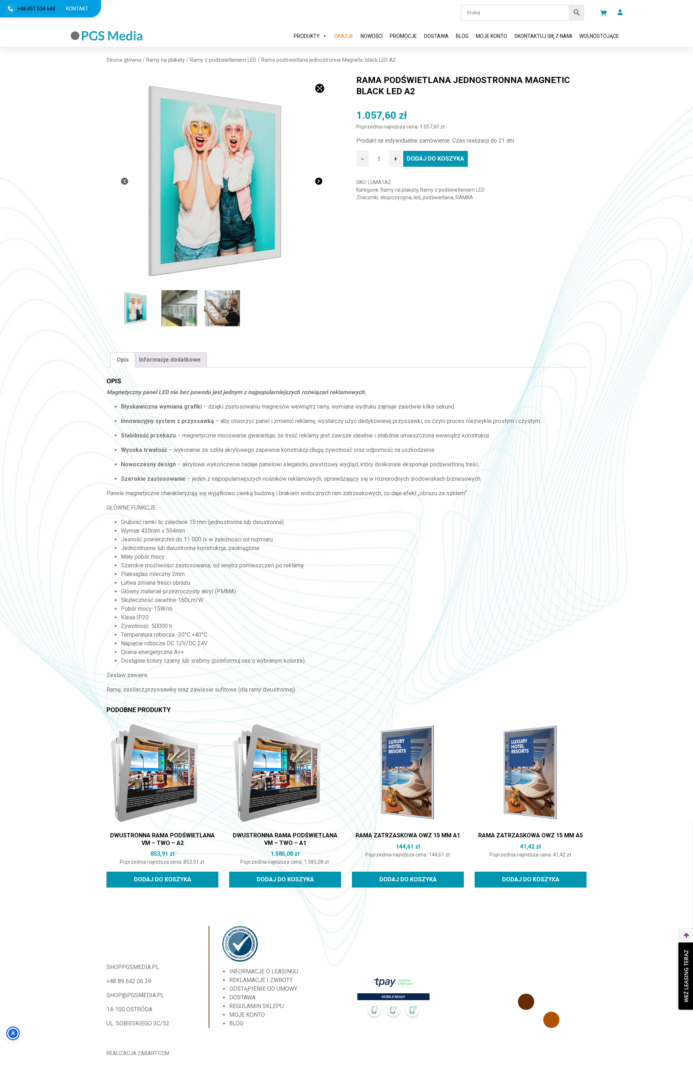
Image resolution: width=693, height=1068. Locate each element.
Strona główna (123, 60)
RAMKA (464, 197)
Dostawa (436, 36)
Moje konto (491, 36)
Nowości (372, 36)
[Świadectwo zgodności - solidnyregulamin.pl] (240, 944)
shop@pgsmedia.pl (135, 995)
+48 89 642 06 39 (128, 981)
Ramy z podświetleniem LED (223, 60)
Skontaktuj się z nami (543, 36)
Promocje (403, 36)
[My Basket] (603, 13)
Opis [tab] (123, 359)
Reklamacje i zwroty (261, 980)
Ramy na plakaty (165, 60)
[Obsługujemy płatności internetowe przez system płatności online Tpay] (393, 1000)
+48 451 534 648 (36, 9)
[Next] (318, 181)
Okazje (343, 36)
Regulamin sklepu (256, 1006)
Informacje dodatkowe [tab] (170, 359)
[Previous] (124, 181)
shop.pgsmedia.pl (132, 967)
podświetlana (438, 197)
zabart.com (153, 1053)
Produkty (307, 36)
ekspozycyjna (395, 197)
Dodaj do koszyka (435, 158)
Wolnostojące (599, 36)
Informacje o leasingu (263, 971)
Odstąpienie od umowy (263, 988)
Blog (462, 36)
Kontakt (77, 9)
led (417, 197)
